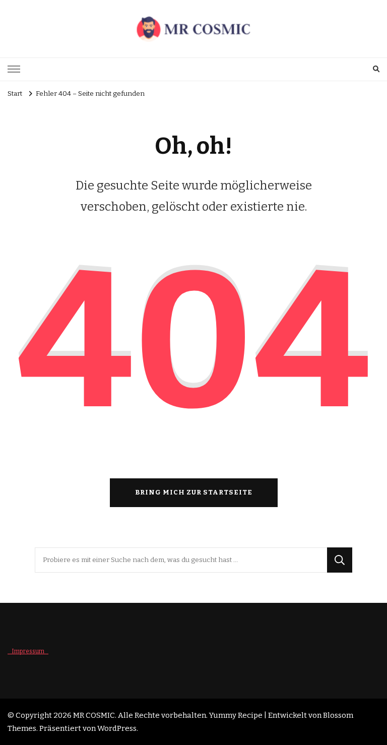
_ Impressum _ (28, 651)
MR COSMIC (94, 715)
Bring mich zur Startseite (193, 492)
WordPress (117, 728)
